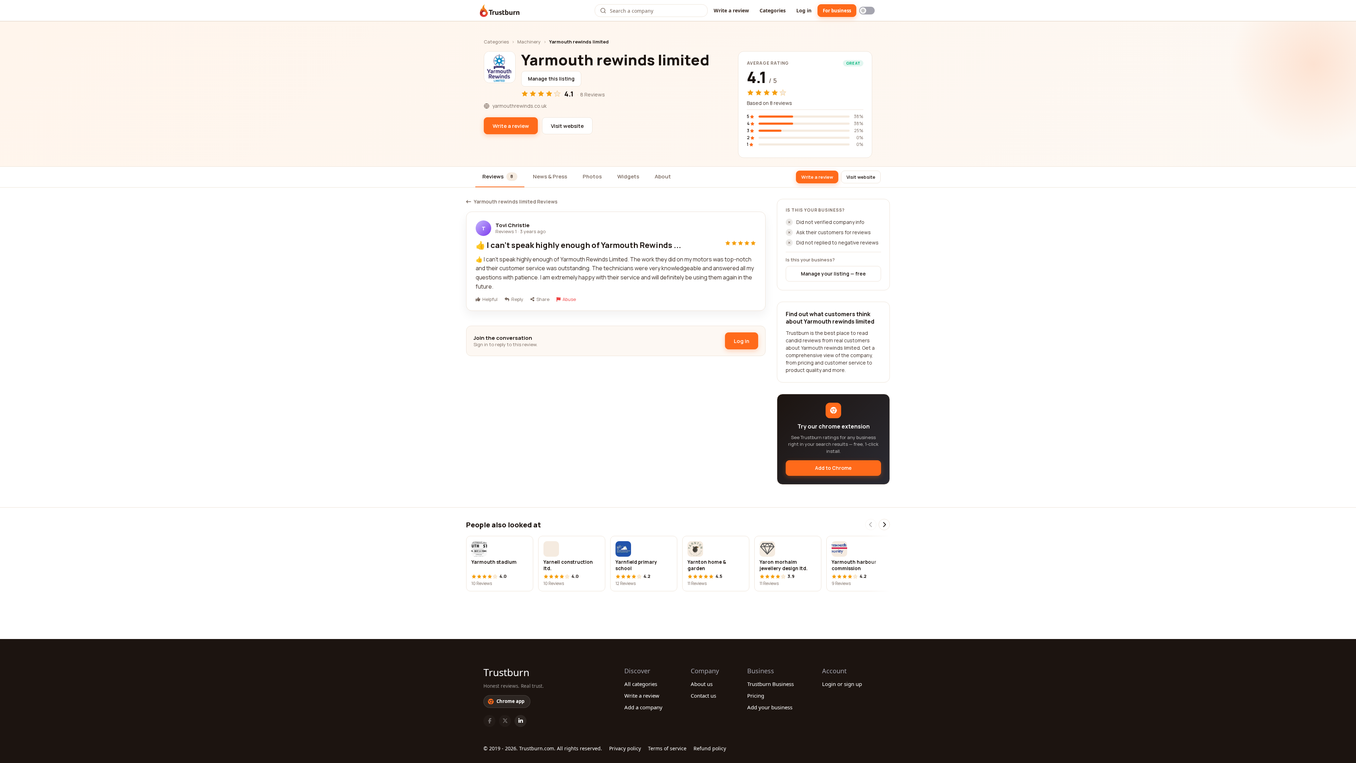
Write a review (731, 10)
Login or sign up (842, 683)
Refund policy (710, 748)
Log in (803, 10)
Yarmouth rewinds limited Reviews (516, 202)
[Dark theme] (867, 10)
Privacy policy (625, 748)
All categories (640, 683)
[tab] (499, 177)
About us (702, 683)
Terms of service (667, 748)
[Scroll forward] (884, 524)
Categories (773, 10)
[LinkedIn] (521, 721)
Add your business (769, 707)
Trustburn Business (770, 683)
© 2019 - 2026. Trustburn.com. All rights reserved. (542, 748)
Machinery (529, 42)
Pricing (755, 695)
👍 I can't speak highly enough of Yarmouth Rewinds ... (578, 245)
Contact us (703, 695)
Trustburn (506, 672)
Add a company (643, 707)
